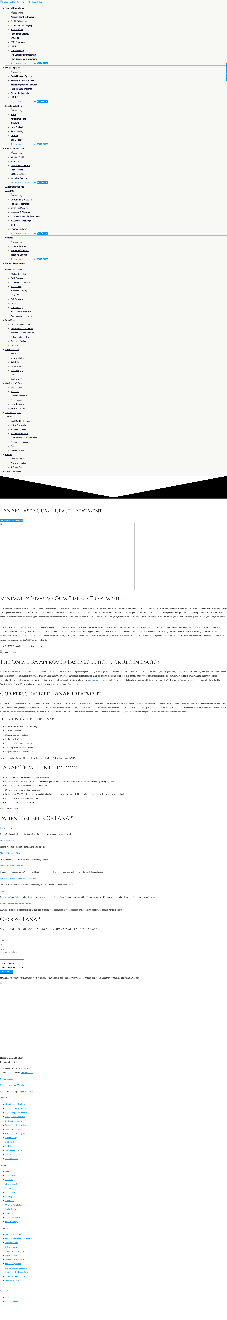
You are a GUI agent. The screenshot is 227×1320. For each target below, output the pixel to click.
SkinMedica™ (17, 140)
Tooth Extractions (19, 21)
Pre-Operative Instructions (23, 55)
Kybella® (15, 123)
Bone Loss (15, 161)
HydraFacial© (17, 127)
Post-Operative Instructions (24, 59)
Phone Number (11, 1302)
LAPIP (14, 46)
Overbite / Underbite (20, 165)
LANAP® (15, 38)
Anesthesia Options (14, 187)
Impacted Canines (19, 178)
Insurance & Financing (20, 212)
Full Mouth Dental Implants (23, 80)
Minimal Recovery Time (10, 853)
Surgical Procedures (14, 8)
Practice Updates (19, 229)
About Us (9, 191)
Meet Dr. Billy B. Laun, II (21, 199)
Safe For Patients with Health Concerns (16, 903)
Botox (13, 114)
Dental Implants (12, 67)
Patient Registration (15, 263)
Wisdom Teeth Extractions (23, 17)
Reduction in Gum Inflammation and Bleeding (19, 878)
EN (2, 1286)
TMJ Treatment (18, 42)
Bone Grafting (17, 29)
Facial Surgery (17, 131)
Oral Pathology (17, 50)
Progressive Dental (25, 1091)
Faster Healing (6, 828)
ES (6, 1286)
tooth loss (100, 680)
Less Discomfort (7, 840)
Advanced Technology (21, 220)
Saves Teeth (5, 891)
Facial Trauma (17, 170)
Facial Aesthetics (13, 106)
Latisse (14, 135)
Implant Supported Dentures (24, 84)
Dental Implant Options (21, 76)
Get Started (42, 63)
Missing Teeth (17, 157)
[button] (113, 828)
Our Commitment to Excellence (25, 216)
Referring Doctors (19, 255)
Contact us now (18, 246)
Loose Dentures (18, 174)
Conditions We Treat (15, 148)
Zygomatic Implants (20, 93)
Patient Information (20, 250)
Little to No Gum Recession (11, 866)
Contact (9, 237)
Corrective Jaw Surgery (21, 25)
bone (90, 680)
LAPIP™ (14, 97)
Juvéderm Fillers (18, 119)
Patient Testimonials (20, 204)
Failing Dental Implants (21, 89)
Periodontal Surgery (20, 34)
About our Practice (19, 208)
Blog (13, 225)
